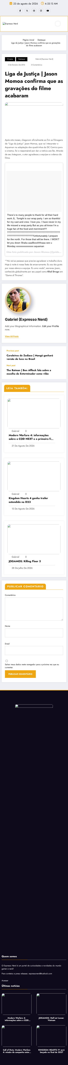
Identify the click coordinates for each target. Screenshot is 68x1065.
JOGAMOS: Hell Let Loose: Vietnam (51, 1019)
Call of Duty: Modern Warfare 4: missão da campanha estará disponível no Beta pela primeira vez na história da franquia (16, 1051)
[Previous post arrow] (60, 355)
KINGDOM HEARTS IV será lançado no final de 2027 (51, 1051)
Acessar (5, 980)
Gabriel (15, 431)
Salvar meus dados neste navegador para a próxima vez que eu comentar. (32, 666)
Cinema (10, 59)
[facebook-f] (20, 10)
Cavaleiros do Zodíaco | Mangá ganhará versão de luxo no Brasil (30, 357)
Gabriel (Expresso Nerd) (44, 59)
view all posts (12, 336)
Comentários (10, 595)
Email (7, 643)
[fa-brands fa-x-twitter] (27, 10)
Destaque (21, 59)
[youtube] (47, 10)
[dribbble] (34, 10)
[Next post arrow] (60, 372)
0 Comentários (36, 65)
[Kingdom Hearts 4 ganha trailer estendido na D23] (34, 476)
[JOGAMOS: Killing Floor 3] (34, 539)
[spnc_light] (65, 24)
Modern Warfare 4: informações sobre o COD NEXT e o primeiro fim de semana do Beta (31, 437)
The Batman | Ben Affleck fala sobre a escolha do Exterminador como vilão (29, 372)
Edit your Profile (50, 326)
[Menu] (49, 24)
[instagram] (40, 10)
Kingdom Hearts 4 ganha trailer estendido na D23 (28, 500)
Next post (11, 365)
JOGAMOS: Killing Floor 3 (25, 561)
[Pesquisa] (57, 23)
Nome (7, 626)
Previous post (13, 351)
